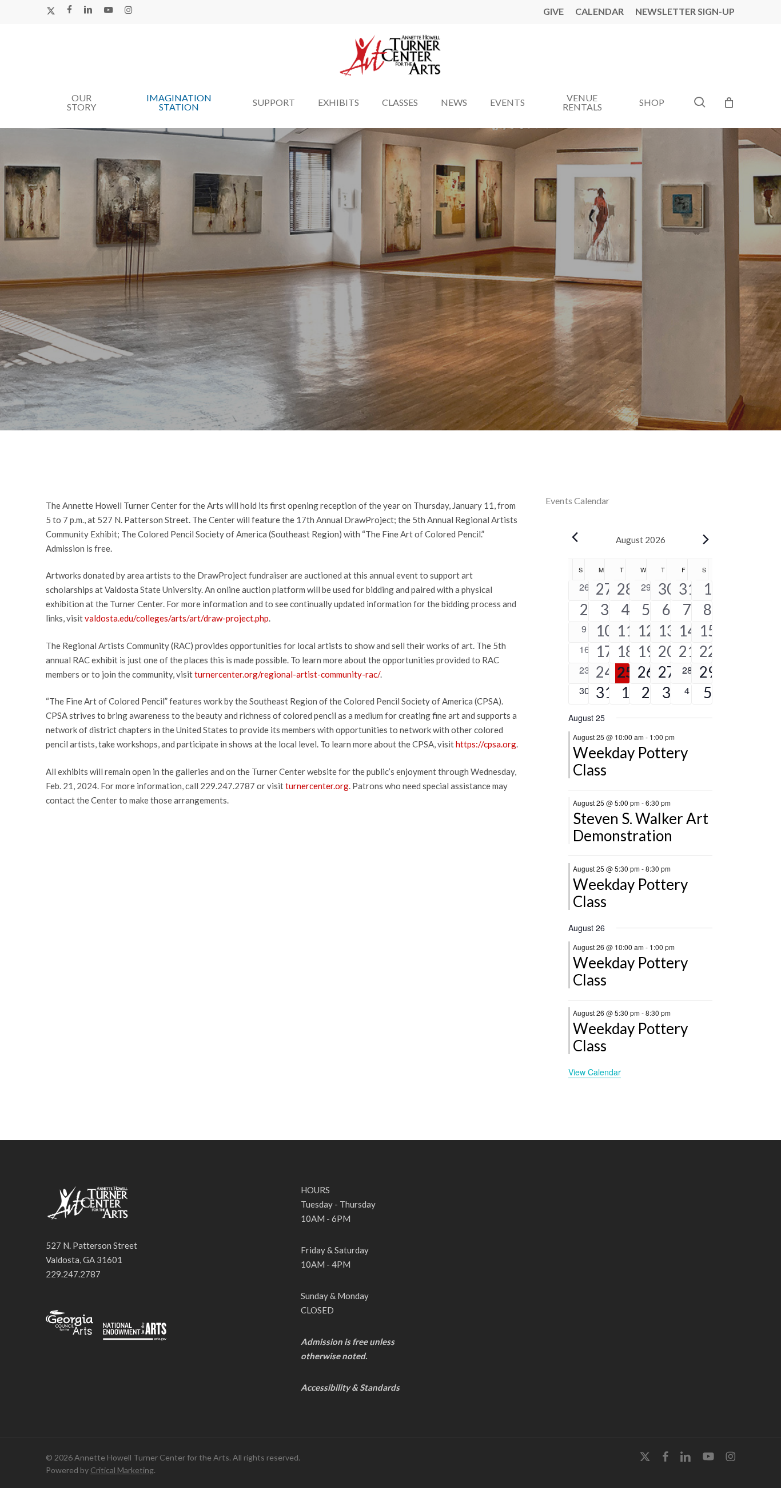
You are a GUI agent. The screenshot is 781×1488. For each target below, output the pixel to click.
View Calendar (594, 1072)
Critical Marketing (122, 1470)
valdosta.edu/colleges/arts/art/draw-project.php (177, 618)
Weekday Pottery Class (630, 761)
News (390, 364)
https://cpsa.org (486, 744)
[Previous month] (575, 537)
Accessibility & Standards (350, 1387)
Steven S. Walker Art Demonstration (640, 827)
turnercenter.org (317, 786)
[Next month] (705, 540)
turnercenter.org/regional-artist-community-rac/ (287, 674)
